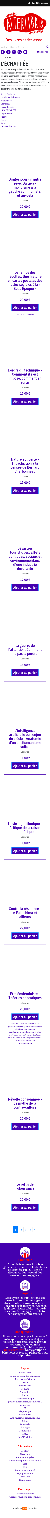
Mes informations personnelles (25, 1496)
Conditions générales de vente (25, 1460)
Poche (3, 120)
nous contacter (14, 1350)
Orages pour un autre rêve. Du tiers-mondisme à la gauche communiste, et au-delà (25, 187)
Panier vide (43, 52)
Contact (25, 1450)
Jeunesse (25, 1404)
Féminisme (25, 1430)
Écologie (25, 1427)
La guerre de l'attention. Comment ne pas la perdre (25, 649)
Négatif (4, 116)
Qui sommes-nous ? (25, 1470)
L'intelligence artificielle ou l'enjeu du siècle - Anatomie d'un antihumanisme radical (25, 738)
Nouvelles (25, 1391)
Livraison (25, 1454)
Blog (25, 1463)
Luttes (25, 1433)
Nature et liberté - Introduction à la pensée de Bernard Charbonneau (25, 465)
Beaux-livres (25, 1414)
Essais (25, 1382)
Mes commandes (25, 1493)
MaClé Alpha (25, 1437)
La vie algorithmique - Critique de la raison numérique (25, 827)
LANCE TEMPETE (8, 110)
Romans (25, 1388)
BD (25, 1408)
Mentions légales (25, 1457)
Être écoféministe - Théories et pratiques (25, 995)
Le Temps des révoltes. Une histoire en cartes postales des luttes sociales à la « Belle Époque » (25, 280)
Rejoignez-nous (25, 1473)
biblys (25, 1508)
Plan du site (25, 1479)
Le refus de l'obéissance (25, 1186)
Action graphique (8, 94)
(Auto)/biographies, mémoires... (25, 1401)
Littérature (25, 1385)
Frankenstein (6, 100)
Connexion (43, 3)
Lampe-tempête (8, 107)
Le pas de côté (7, 113)
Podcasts (25, 1476)
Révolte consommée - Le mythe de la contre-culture (25, 1103)
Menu (8, 57)
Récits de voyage (25, 1398)
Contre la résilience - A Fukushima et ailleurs (25, 912)
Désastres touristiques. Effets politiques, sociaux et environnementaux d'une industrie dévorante (25, 558)
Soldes (25, 1420)
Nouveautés (25, 1372)
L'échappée (5, 104)
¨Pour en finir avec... (9, 126)
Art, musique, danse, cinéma (25, 1417)
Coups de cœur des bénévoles (25, 1375)
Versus (3, 123)
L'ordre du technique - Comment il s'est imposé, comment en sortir (25, 376)
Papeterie (25, 1424)
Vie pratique (25, 1411)
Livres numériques (25, 1379)
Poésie (25, 1395)
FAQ (25, 1466)
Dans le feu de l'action (10, 97)
